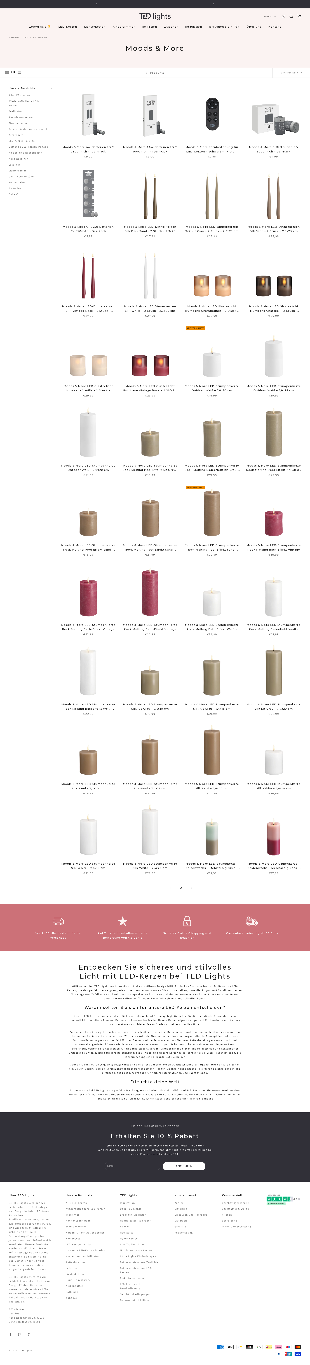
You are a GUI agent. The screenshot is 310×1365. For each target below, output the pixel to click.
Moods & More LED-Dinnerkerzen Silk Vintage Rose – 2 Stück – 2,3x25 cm (88, 309)
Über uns (254, 26)
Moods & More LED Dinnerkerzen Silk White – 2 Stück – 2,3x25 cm (150, 308)
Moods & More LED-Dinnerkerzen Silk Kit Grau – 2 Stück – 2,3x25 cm (212, 229)
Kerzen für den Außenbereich (28, 129)
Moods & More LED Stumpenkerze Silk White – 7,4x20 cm (150, 866)
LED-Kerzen (67, 26)
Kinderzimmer (124, 26)
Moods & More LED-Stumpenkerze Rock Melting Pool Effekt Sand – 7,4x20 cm (212, 548)
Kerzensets (16, 135)
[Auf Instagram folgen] (20, 1334)
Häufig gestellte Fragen (136, 1221)
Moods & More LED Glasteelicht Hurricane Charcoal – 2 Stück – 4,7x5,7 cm (273, 309)
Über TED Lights (131, 1209)
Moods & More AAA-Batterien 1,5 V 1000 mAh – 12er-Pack (150, 149)
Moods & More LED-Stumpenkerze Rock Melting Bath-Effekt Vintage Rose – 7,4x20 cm (150, 627)
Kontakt (274, 26)
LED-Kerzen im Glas (22, 141)
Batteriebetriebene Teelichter (140, 1262)
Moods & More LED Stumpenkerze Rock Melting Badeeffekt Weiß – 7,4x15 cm (274, 627)
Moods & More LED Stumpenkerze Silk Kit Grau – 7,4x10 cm (150, 706)
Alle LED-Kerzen (19, 95)
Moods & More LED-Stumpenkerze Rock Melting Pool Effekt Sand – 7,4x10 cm (88, 548)
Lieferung (181, 1209)
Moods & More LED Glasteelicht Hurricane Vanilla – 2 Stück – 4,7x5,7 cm (88, 388)
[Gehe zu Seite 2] (191, 888)
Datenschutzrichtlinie (134, 1300)
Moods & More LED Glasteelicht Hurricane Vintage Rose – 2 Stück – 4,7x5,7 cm (150, 388)
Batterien (15, 188)
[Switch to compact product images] (19, 73)
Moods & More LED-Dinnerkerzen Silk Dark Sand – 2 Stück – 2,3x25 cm (150, 229)
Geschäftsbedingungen (135, 1294)
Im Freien (149, 26)
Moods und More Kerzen (136, 1250)
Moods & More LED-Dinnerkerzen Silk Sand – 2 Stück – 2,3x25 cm (274, 229)
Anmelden (184, 1166)
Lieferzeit (181, 1221)
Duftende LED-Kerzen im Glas (28, 147)
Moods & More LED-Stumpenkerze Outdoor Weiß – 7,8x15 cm (273, 388)
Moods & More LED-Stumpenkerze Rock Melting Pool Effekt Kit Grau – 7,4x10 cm (150, 468)
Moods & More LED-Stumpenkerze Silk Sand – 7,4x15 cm (150, 786)
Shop (26, 37)
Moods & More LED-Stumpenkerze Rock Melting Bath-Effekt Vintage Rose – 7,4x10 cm (273, 548)
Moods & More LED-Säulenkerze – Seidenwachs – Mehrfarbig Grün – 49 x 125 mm (211, 866)
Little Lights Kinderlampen (138, 1256)
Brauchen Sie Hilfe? (224, 26)
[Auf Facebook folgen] (10, 1334)
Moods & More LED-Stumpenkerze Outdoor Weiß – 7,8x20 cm (88, 468)
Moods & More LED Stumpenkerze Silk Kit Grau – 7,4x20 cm (274, 706)
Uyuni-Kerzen (129, 1238)
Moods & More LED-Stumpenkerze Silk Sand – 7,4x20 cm (212, 786)
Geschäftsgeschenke (235, 1203)
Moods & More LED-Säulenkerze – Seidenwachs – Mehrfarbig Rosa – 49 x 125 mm (273, 866)
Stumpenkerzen (19, 123)
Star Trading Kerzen (133, 1244)
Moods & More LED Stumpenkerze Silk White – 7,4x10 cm (274, 786)
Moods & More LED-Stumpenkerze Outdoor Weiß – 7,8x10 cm (212, 388)
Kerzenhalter (17, 182)
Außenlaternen (19, 159)
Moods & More (40, 37)
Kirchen (227, 1215)
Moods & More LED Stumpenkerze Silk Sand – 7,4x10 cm (88, 786)
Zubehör (171, 26)
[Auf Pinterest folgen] (29, 1334)
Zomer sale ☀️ (40, 26)
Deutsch (267, 16)
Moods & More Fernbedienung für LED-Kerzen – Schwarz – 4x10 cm (211, 149)
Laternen (15, 165)
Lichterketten (94, 26)
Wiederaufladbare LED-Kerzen (24, 103)
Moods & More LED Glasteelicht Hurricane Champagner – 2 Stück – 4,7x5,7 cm (212, 309)
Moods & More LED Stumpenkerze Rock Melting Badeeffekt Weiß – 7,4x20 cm (88, 707)
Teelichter (15, 111)
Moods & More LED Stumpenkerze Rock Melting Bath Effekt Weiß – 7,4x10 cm (212, 627)
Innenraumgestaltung (236, 1226)
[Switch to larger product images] (7, 73)
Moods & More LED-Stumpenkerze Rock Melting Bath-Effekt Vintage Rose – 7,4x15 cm (88, 627)
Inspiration (193, 26)
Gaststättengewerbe (235, 1209)
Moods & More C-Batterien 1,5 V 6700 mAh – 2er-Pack (273, 149)
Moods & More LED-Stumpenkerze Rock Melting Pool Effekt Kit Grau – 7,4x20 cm (273, 468)
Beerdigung (229, 1221)
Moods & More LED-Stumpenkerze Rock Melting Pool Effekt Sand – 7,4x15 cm (150, 548)
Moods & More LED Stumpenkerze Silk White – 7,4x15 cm (88, 866)
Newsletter (127, 1233)
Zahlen (179, 1203)
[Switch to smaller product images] (13, 73)
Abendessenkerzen (21, 117)
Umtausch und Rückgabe (191, 1215)
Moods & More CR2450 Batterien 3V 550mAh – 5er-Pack (88, 229)
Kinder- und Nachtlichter (25, 153)
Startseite (14, 37)
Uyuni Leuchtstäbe (21, 176)
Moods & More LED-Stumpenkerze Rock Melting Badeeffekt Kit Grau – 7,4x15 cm (212, 468)
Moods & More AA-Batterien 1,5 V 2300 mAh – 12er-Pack (88, 149)
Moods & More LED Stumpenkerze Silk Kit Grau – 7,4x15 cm (212, 706)
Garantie (180, 1226)
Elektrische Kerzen (132, 1278)
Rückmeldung (184, 1233)
